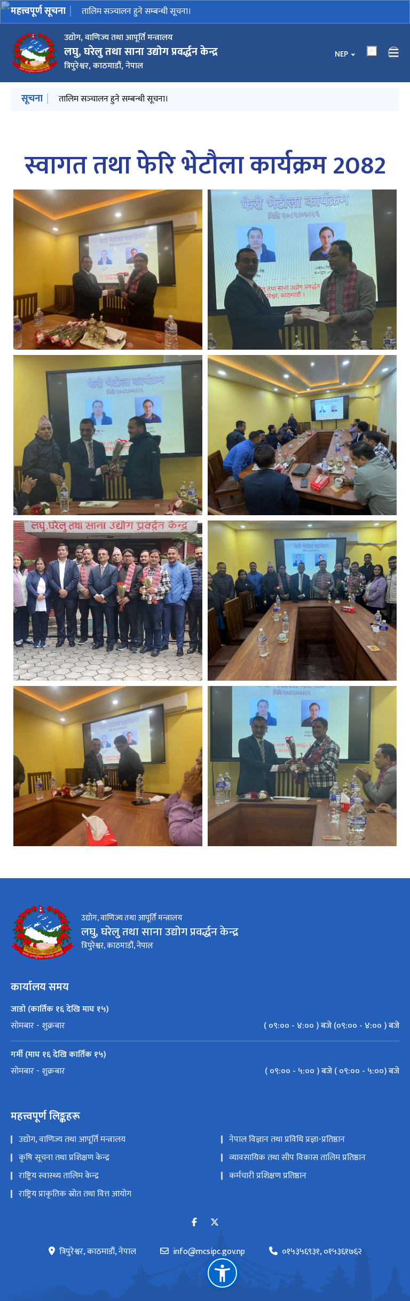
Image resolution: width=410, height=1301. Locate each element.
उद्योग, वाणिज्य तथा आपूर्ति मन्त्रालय (72, 1139)
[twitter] (214, 1223)
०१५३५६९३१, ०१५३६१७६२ (322, 1251)
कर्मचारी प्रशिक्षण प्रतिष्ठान (267, 1176)
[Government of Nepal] (35, 53)
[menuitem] (205, 1026)
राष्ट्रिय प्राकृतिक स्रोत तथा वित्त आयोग (75, 1194)
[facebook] (194, 1223)
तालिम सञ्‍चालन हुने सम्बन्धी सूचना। (136, 11)
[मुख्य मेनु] (394, 52)
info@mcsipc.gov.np (209, 1251)
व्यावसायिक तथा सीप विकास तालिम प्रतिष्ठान (297, 1157)
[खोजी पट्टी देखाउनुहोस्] (372, 51)
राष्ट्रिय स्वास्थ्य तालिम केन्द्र (59, 1176)
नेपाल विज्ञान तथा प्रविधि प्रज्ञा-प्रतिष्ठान (287, 1139)
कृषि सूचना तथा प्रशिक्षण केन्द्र (64, 1157)
